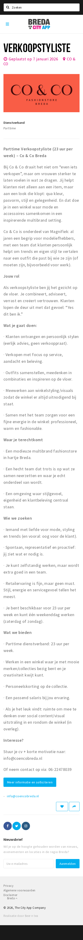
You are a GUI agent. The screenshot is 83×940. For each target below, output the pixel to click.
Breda (11, 898)
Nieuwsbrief (13, 839)
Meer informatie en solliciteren (30, 782)
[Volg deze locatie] (62, 806)
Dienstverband (14, 123)
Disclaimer (10, 895)
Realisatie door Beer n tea (20, 916)
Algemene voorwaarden (19, 890)
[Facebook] (7, 826)
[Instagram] (26, 826)
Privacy (8, 886)
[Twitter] (16, 826)
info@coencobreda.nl (23, 796)
